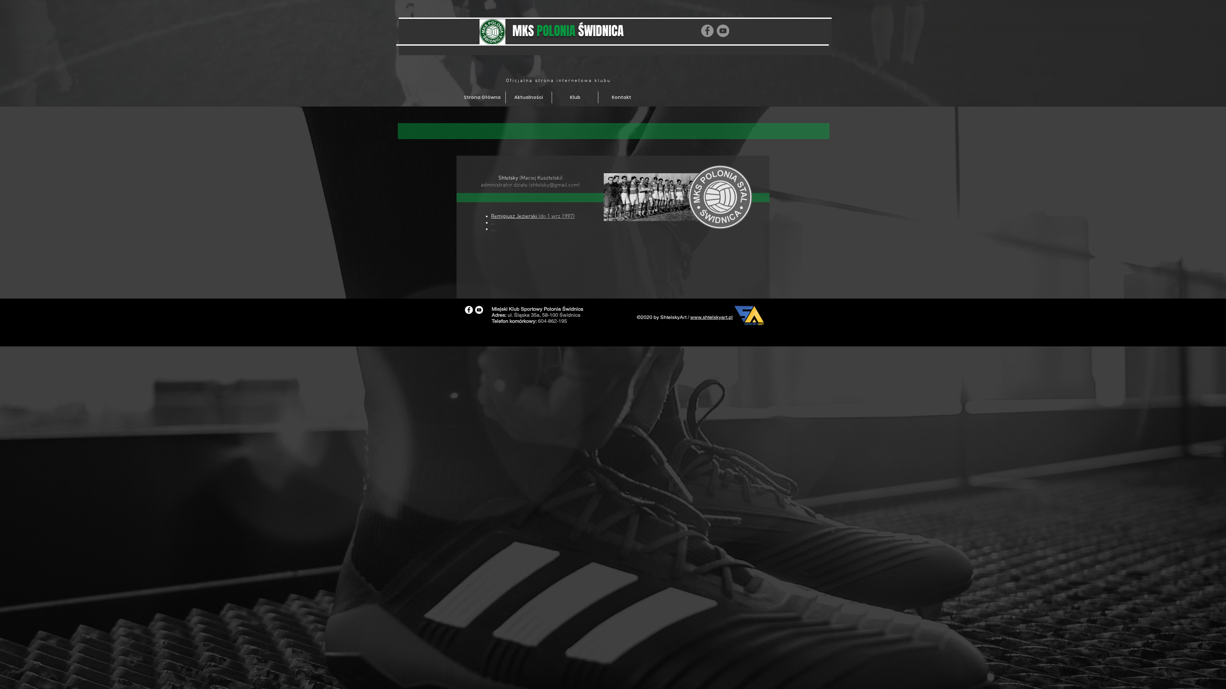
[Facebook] (707, 31)
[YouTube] (723, 31)
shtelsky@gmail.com (554, 185)
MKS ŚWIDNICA (568, 30)
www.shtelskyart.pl (711, 317)
